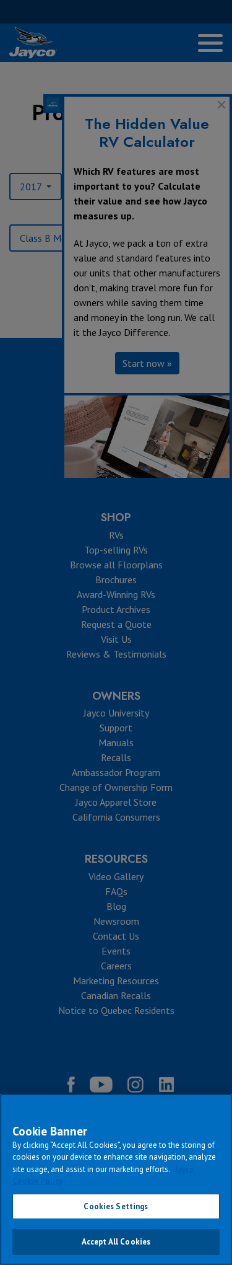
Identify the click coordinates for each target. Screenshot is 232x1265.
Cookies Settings (116, 1206)
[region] (116, 1179)
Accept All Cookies (116, 1241)
